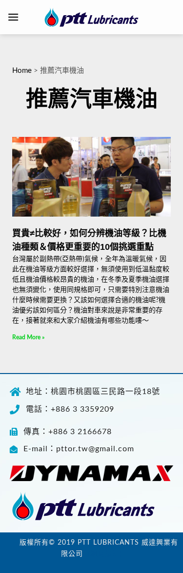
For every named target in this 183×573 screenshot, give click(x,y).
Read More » (28, 337)
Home (22, 70)
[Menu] (13, 17)
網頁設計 (105, 554)
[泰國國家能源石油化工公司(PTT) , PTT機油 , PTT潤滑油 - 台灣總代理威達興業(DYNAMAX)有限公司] (92, 17)
